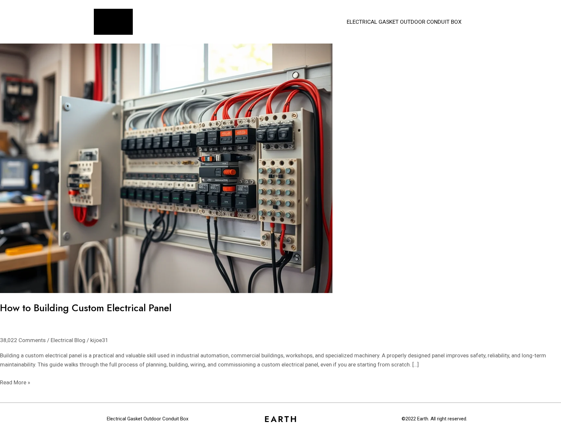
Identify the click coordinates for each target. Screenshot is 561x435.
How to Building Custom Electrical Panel (85, 308)
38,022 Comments (23, 340)
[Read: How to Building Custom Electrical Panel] (166, 167)
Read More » (15, 382)
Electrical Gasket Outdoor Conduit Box (404, 22)
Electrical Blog (68, 340)
